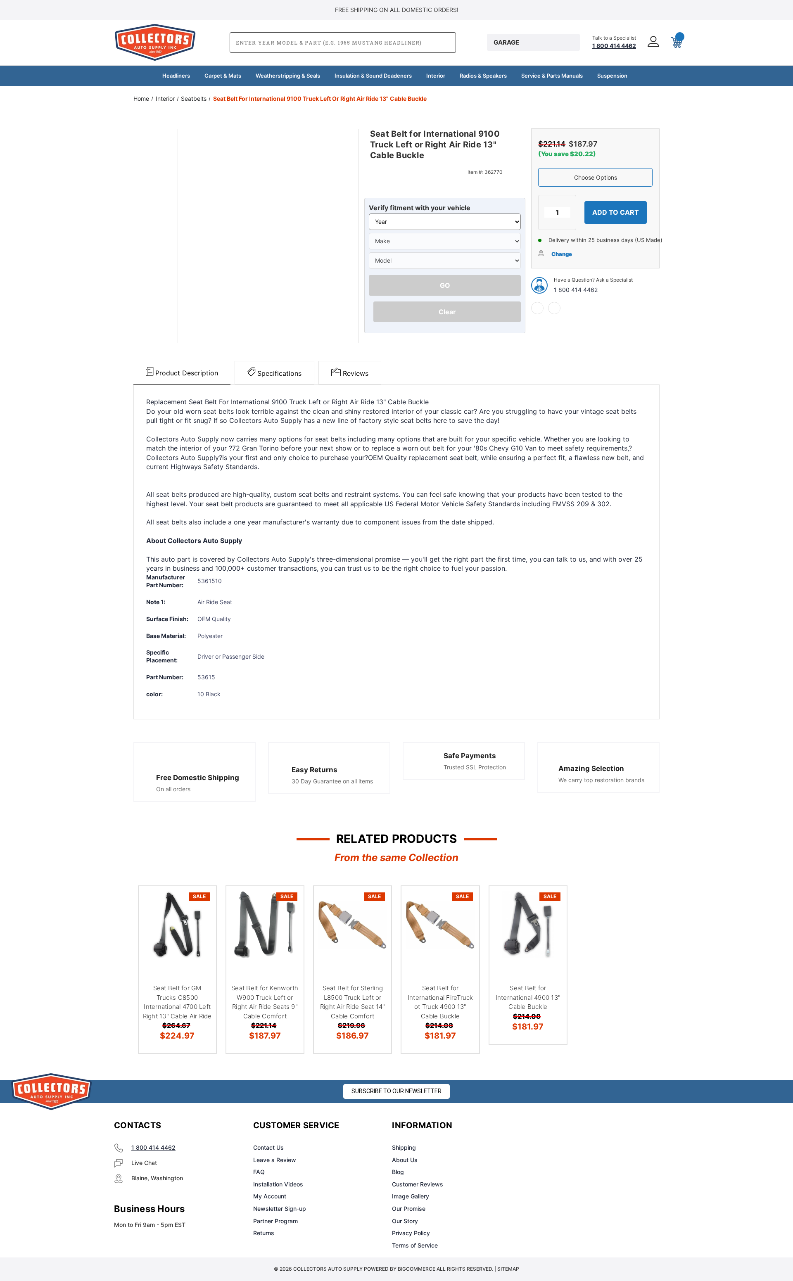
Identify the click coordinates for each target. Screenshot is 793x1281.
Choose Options (595, 177)
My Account (269, 1196)
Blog (398, 1171)
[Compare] (199, 945)
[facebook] (537, 308)
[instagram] (564, 1126)
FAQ (259, 1171)
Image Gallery (410, 1196)
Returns (263, 1232)
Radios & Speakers (483, 75)
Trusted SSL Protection (475, 767)
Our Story (405, 1220)
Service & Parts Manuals (552, 75)
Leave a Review (274, 1159)
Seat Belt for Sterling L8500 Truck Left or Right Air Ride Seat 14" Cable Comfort (352, 1002)
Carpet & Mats (222, 75)
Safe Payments (470, 756)
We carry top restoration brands (601, 779)
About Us (405, 1159)
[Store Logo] (51, 1091)
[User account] (652, 42)
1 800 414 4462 (576, 289)
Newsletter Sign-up (279, 1208)
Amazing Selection (591, 768)
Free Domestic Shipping (197, 777)
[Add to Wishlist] (199, 924)
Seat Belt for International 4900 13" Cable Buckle (528, 997)
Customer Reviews (417, 1184)
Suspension (612, 75)
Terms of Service (415, 1245)
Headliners (176, 75)
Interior (435, 75)
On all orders (173, 788)
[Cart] (675, 42)
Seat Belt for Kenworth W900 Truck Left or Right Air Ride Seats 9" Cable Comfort (265, 1002)
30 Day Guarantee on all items (332, 781)
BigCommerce (416, 1269)
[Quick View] (199, 902)
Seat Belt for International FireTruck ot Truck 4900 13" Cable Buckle (440, 1002)
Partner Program (275, 1220)
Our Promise (408, 1208)
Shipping (404, 1147)
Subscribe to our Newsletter (396, 1091)
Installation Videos (278, 1184)
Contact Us (268, 1147)
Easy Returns (314, 770)
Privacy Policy (411, 1232)
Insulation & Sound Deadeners (373, 75)
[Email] (554, 308)
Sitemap (508, 1269)
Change (561, 254)
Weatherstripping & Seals (288, 75)
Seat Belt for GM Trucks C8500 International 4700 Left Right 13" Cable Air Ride (177, 1002)
